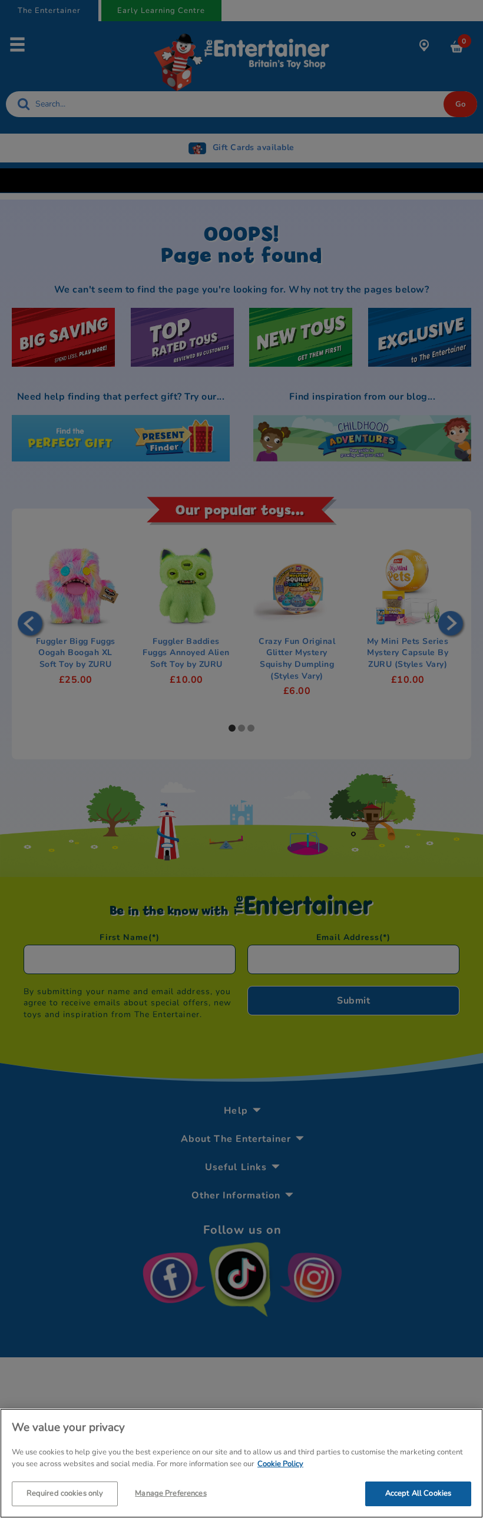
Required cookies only (65, 1493)
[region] (241, 1463)
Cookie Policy (280, 1464)
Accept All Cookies (418, 1493)
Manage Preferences (170, 1493)
